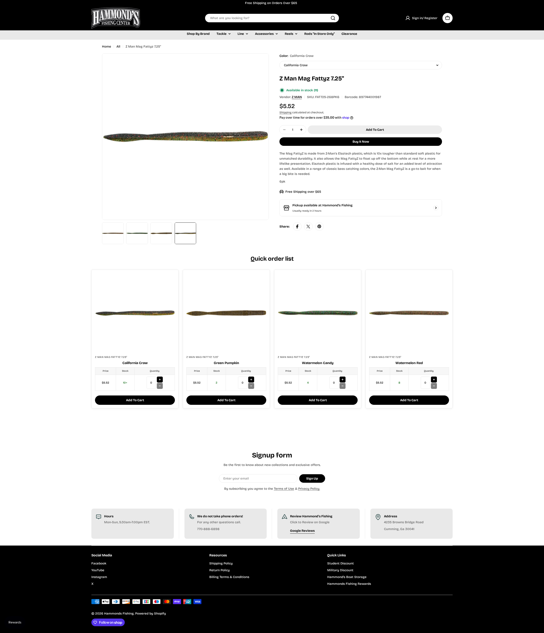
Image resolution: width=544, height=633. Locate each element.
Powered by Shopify (150, 613)
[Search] (333, 18)
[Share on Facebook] (297, 226)
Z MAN (297, 97)
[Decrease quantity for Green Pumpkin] (251, 386)
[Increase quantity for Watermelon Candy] (343, 380)
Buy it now (361, 141)
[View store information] (435, 207)
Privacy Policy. (309, 489)
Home (106, 46)
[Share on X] (308, 226)
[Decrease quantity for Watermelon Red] (434, 386)
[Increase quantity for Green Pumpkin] (251, 380)
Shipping (285, 112)
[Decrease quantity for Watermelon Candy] (343, 386)
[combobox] (272, 18)
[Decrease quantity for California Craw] (160, 386)
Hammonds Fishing (119, 613)
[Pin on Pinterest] (319, 226)
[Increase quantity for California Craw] (160, 380)
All (118, 46)
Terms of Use (284, 489)
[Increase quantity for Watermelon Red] (434, 380)
